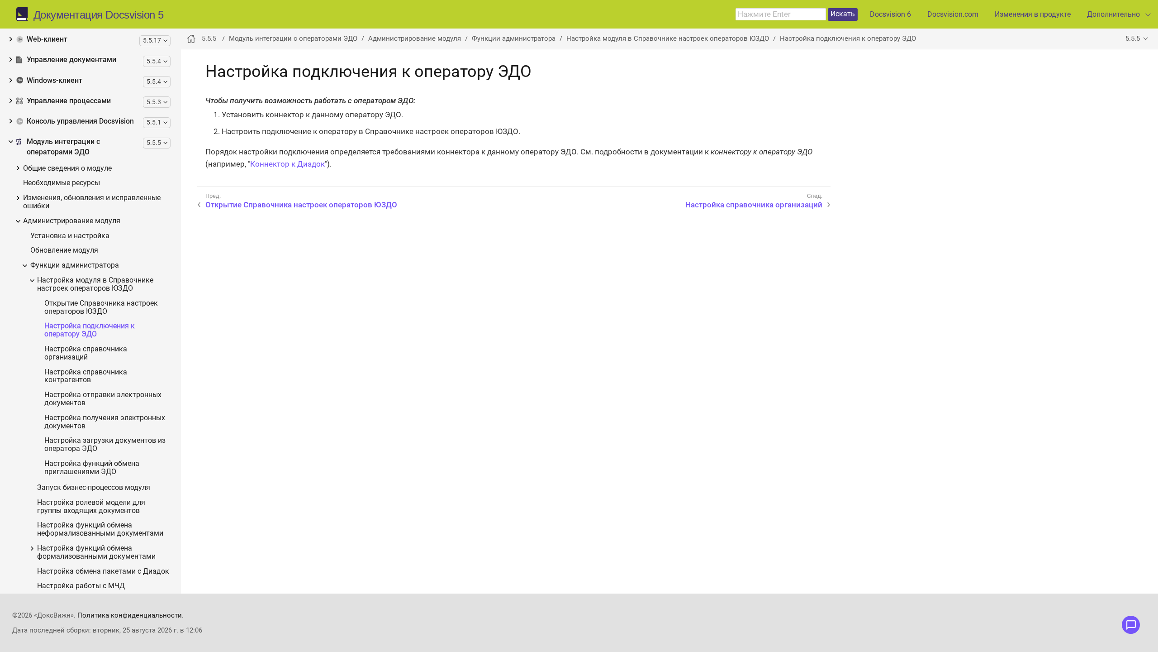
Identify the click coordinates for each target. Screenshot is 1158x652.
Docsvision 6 (890, 14)
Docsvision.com (952, 14)
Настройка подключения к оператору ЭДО (89, 330)
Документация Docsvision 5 (98, 15)
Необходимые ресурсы (61, 183)
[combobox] (781, 14)
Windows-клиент (54, 81)
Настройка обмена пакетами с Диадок (103, 571)
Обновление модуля (64, 250)
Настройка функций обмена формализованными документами (96, 553)
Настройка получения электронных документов (104, 422)
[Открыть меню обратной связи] (1131, 625)
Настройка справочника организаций (85, 353)
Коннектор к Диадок (287, 163)
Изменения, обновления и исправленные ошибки (92, 202)
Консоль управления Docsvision (80, 121)
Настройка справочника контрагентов (85, 376)
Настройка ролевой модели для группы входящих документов (91, 507)
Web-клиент (47, 39)
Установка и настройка (69, 236)
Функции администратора (74, 265)
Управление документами (71, 60)
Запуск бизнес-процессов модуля (93, 488)
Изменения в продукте (1033, 14)
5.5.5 (1132, 38)
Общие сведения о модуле (67, 169)
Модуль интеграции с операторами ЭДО (63, 147)
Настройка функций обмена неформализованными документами (100, 529)
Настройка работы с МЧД (81, 586)
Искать (843, 14)
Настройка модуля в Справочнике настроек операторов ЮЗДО (95, 284)
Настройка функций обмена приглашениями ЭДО (91, 468)
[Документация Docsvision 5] (24, 14)
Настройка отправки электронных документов (102, 399)
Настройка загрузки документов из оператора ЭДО (105, 445)
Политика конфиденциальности (129, 615)
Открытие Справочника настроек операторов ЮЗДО (101, 308)
